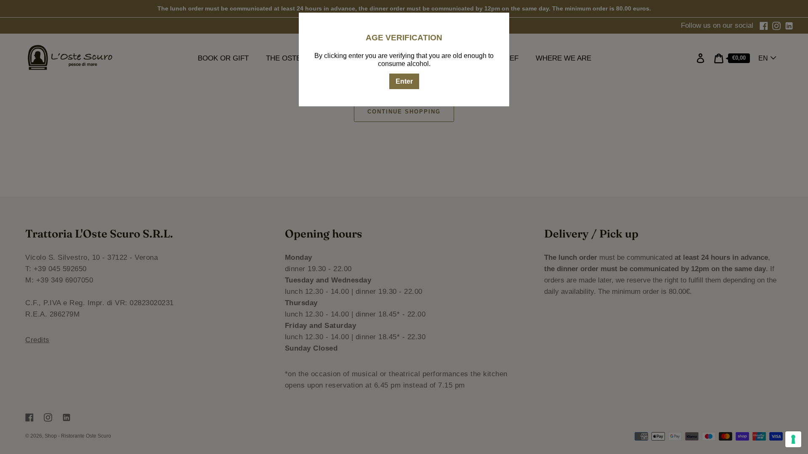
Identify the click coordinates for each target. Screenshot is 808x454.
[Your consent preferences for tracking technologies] (793, 439)
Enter (404, 81)
